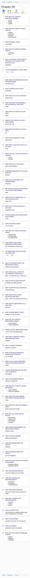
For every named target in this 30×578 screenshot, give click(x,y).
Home (3, 2)
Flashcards (10, 2)
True (7, 72)
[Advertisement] (15, 558)
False (12, 72)
